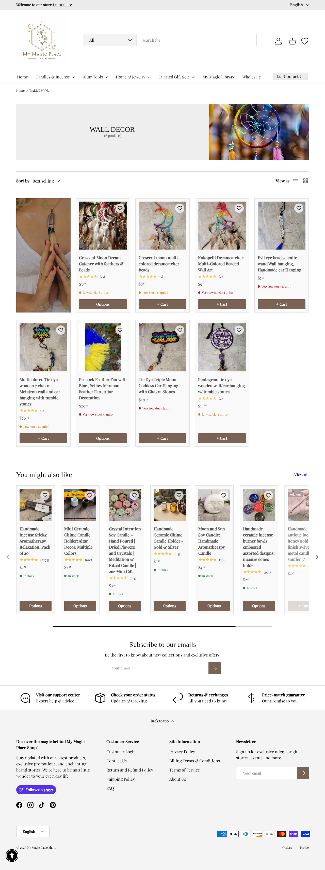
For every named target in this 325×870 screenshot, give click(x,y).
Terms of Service (184, 770)
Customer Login (121, 751)
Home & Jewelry (130, 76)
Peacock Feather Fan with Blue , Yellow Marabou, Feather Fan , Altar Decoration (103, 388)
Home (22, 76)
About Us (177, 779)
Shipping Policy (120, 779)
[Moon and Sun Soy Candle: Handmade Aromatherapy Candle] (214, 505)
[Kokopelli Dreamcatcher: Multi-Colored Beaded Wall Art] (222, 225)
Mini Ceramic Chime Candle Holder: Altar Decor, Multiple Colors (78, 541)
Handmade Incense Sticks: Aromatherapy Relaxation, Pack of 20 (35, 541)
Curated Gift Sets (174, 76)
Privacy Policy (182, 751)
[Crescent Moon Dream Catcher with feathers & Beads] (103, 225)
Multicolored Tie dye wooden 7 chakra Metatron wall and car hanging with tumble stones (40, 391)
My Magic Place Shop (41, 847)
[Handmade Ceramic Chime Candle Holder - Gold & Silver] (170, 505)
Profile (304, 847)
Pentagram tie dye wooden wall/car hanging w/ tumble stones (221, 385)
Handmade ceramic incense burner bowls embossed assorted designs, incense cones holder (258, 547)
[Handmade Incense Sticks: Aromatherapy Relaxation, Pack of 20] (36, 505)
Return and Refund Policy (129, 770)
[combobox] (169, 40)
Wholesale (251, 76)
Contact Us (116, 760)
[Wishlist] (305, 41)
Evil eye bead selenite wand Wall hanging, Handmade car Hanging (279, 263)
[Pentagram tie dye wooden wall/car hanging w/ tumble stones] (222, 347)
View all (301, 474)
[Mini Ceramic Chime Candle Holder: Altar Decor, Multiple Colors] (80, 505)
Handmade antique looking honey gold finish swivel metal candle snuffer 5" (302, 544)
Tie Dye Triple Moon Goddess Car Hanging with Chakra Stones (158, 385)
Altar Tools (93, 76)
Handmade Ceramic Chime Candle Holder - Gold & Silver (168, 538)
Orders (287, 847)
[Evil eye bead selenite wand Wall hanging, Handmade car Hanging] (281, 225)
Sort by (22, 180)
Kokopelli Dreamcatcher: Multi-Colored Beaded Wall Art (221, 263)
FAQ (110, 788)
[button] (292, 41)
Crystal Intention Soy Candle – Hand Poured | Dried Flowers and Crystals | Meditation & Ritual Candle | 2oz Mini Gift (125, 550)
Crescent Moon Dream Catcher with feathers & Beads (101, 263)
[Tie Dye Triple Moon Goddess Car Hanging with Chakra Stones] (162, 347)
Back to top (160, 720)
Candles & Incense (53, 76)
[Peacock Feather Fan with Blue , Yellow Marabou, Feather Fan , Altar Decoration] (103, 347)
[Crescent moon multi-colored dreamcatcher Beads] (162, 225)
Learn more (82, 4)
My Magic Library (219, 76)
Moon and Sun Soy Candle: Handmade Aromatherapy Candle (211, 541)
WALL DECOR (39, 90)
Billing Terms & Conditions (194, 760)
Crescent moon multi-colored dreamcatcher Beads (159, 263)
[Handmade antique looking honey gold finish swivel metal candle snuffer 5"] (304, 505)
